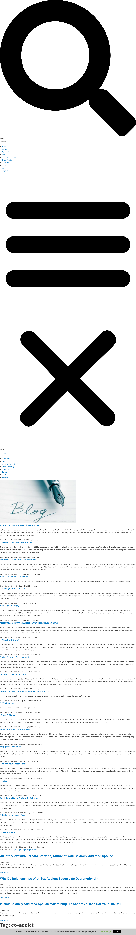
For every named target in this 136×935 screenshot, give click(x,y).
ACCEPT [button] (117, 932)
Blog (3, 155)
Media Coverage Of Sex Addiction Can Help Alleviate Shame (29, 623)
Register (5, 171)
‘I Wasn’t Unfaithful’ (9, 640)
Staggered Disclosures (11, 746)
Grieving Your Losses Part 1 (13, 764)
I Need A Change (8, 715)
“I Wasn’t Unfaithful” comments (15, 657)
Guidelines (6, 163)
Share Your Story (8, 160)
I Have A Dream (7, 832)
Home (4, 146)
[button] (68, 312)
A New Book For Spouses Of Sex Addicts (19, 525)
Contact (4, 165)
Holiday (3, 781)
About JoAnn (6, 152)
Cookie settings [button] (105, 932)
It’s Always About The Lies (12, 588)
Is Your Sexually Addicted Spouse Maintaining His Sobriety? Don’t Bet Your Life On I (60, 904)
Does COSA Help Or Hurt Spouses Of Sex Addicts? (24, 691)
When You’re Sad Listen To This (15, 729)
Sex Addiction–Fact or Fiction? (14, 674)
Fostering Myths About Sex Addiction (18, 559)
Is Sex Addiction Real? (10, 157)
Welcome (5, 149)
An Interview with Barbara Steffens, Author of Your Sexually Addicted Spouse (56, 856)
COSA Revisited (7, 703)
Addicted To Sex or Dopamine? (15, 577)
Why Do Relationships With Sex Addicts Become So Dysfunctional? (49, 878)
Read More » (4, 872)
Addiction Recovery (9, 606)
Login (4, 168)
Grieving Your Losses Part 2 (13, 815)
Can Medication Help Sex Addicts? (16, 542)
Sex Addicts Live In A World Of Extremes (19, 798)
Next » (34, 850)
